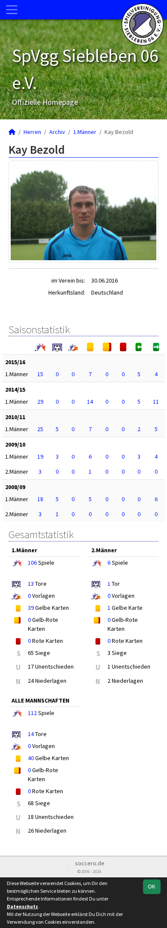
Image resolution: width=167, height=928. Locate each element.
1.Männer (84, 132)
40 (31, 758)
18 (40, 499)
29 (40, 401)
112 (32, 713)
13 (31, 583)
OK (151, 886)
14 (90, 401)
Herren (32, 132)
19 (40, 456)
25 (40, 429)
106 (32, 562)
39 (31, 608)
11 (156, 401)
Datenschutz (22, 906)
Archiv (57, 132)
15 (40, 374)
